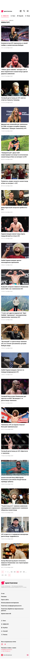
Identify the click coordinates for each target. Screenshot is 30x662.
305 (15, 572)
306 (18, 572)
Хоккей (5, 631)
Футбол (5, 627)
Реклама (3, 596)
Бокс (13, 16)
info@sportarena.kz (6, 649)
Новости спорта (4, 20)
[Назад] (2, 571)
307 (21, 572)
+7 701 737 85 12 (5, 651)
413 (5, 575)
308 (24, 572)
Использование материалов (10, 602)
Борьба (21, 16)
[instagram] (2, 644)
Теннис (5, 634)
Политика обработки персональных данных (12, 609)
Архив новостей (6, 613)
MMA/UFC (6, 16)
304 (11, 572)
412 (2, 575)
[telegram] (5, 644)
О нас (3, 593)
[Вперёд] (9, 575)
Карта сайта (5, 599)
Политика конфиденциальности (11, 606)
